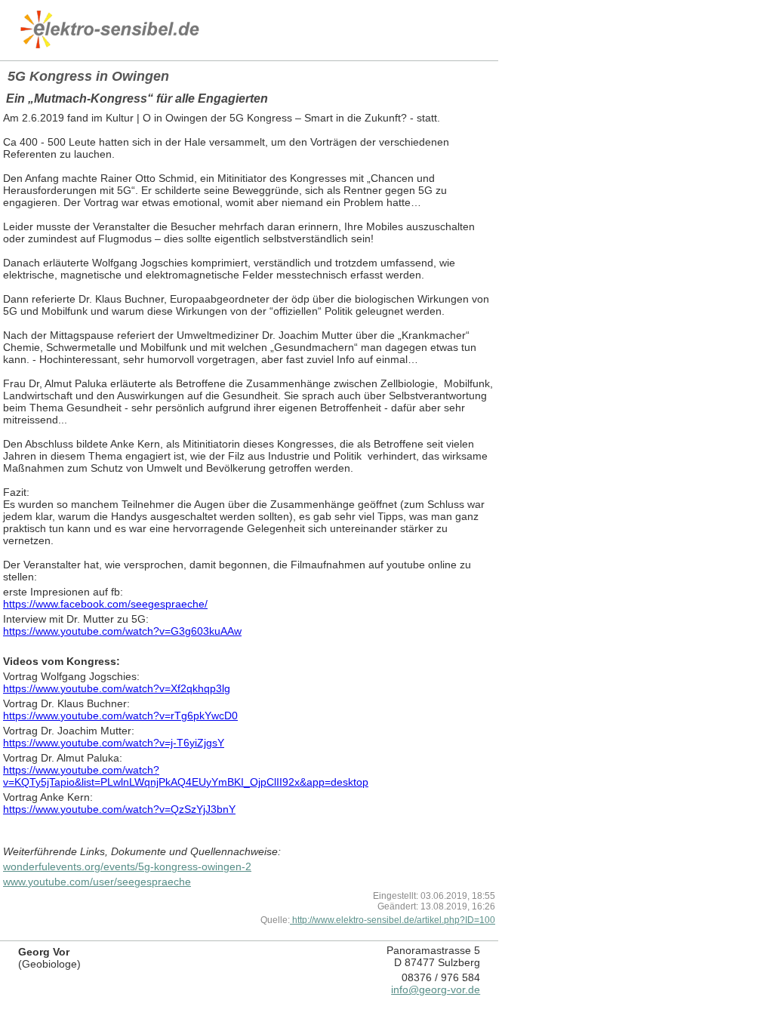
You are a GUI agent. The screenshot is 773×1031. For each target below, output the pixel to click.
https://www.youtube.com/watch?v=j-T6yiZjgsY (113, 743)
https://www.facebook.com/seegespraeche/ (105, 604)
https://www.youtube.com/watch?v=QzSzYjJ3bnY (119, 809)
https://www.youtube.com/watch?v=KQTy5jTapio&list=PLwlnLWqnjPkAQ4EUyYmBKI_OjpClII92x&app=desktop (185, 776)
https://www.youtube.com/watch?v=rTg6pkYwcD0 (120, 715)
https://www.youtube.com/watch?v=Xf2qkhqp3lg (116, 688)
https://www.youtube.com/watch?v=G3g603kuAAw (122, 631)
